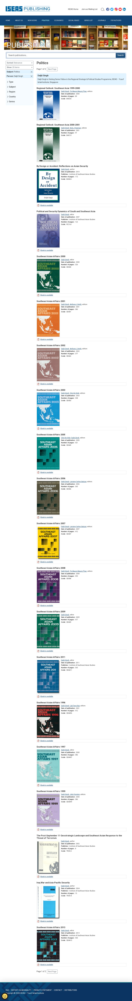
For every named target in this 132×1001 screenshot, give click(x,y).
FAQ (7, 990)
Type (11, 82)
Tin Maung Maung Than (78, 91)
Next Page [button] (52, 69)
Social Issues (73, 20)
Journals (102, 20)
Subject (12, 87)
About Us (19, 20)
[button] (32, 72)
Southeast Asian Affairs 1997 (51, 747)
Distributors (70, 990)
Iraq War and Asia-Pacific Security (53, 882)
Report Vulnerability (21, 990)
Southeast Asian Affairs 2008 (51, 568)
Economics (58, 20)
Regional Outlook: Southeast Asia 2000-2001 (58, 125)
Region (12, 91)
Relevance (19, 63)
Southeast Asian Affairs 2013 (51, 927)
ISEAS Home (73, 9)
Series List (88, 20)
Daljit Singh (65, 91)
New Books (32, 20)
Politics (45, 20)
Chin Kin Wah (74, 393)
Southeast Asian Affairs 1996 (51, 702)
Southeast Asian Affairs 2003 (51, 390)
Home (8, 20)
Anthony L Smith (75, 304)
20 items (19, 67)
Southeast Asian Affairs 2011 (51, 657)
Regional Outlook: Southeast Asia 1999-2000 (58, 88)
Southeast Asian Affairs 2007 (51, 523)
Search (120, 55)
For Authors (116, 20)
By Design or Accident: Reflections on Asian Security (62, 166)
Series (12, 101)
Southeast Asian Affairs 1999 (51, 791)
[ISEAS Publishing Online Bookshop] (28, 9)
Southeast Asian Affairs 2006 (51, 478)
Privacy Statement (43, 990)
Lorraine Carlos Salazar (78, 482)
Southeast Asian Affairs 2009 (51, 611)
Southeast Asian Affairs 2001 (51, 301)
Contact (58, 990)
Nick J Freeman (75, 128)
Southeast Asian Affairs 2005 (51, 434)
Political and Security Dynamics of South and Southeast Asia (66, 211)
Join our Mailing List (89, 9)
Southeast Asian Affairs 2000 (51, 256)
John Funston (75, 794)
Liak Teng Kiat (75, 706)
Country (12, 96)
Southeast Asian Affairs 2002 (51, 345)
